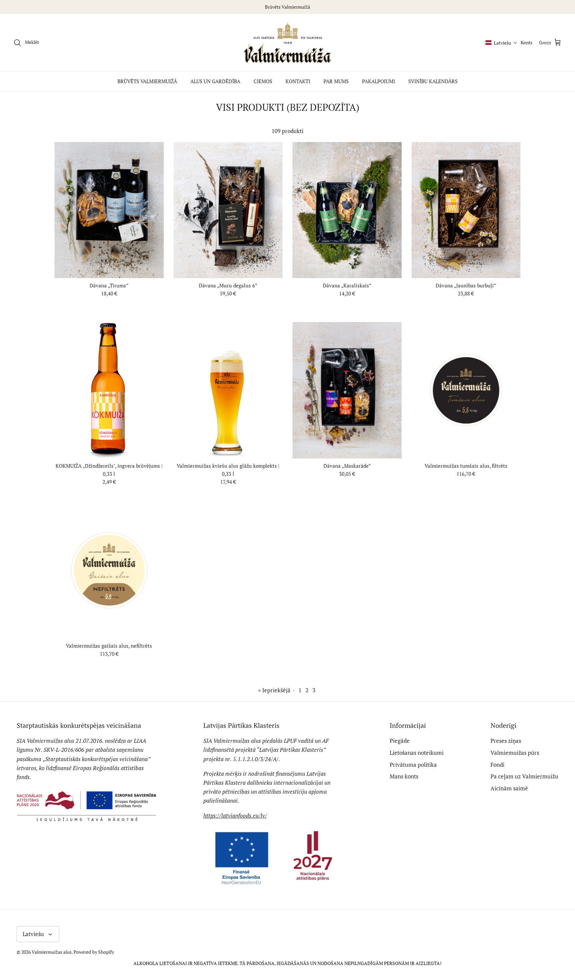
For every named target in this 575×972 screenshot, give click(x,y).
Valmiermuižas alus (52, 952)
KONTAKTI (298, 81)
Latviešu (33, 934)
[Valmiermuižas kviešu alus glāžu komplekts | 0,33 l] (228, 390)
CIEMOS (263, 81)
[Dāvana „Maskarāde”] (347, 390)
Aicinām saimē (509, 788)
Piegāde (400, 740)
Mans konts (404, 776)
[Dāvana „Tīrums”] (109, 210)
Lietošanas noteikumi (417, 752)
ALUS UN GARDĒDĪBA (215, 81)
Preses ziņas (505, 740)
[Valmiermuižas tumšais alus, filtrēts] (466, 390)
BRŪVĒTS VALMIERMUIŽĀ (147, 81)
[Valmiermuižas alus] (288, 43)
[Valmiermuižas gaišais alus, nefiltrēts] (109, 570)
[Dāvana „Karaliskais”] (347, 210)
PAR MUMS (336, 81)
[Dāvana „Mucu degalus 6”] (228, 210)
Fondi (497, 764)
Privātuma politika (413, 764)
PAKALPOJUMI (378, 81)
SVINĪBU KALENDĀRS (433, 81)
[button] (501, 43)
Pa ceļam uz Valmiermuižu (524, 776)
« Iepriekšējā (274, 690)
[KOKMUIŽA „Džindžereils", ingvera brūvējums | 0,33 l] (109, 390)
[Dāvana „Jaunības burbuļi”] (466, 210)
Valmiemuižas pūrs (514, 752)
